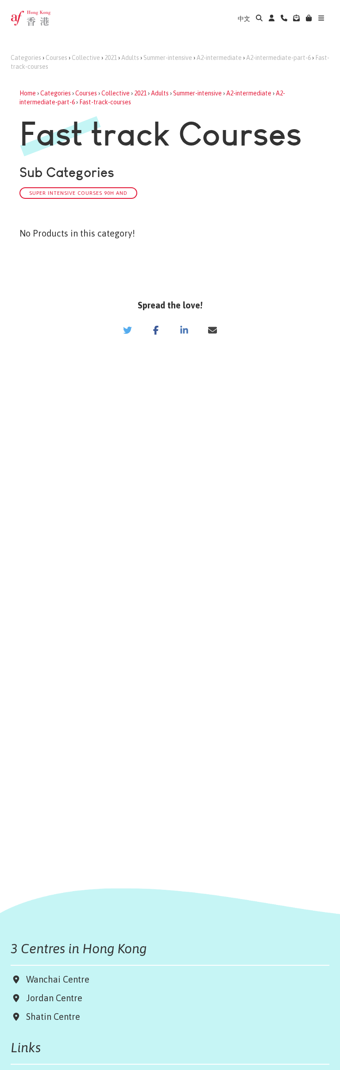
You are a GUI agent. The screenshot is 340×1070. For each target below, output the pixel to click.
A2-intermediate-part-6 (278, 57)
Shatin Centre (51, 1016)
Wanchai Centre (59, 979)
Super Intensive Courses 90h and (78, 193)
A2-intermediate (219, 57)
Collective (86, 57)
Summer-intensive (167, 57)
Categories (26, 57)
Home (27, 93)
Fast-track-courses (105, 102)
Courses (56, 57)
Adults (130, 57)
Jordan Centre (52, 998)
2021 (110, 57)
